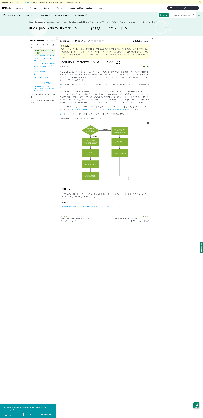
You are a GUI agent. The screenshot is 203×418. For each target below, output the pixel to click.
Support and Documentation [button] (81, 8)
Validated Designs (62, 15)
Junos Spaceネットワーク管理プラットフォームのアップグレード (44, 66)
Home (31, 22)
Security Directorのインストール (44, 73)
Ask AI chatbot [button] (24, 2)
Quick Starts (45, 15)
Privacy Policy (8, 415)
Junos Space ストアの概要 (42, 83)
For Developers (81, 15)
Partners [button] (60, 8)
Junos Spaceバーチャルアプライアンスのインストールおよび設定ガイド (99, 109)
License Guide (30, 15)
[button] (196, 405)
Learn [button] (101, 8)
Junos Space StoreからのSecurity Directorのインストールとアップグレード (44, 88)
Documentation (11, 15)
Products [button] (33, 8)
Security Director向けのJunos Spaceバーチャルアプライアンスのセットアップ (44, 58)
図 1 (61, 114)
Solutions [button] (19, 8)
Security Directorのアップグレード (44, 78)
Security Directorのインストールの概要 (44, 52)
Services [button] (47, 8)
